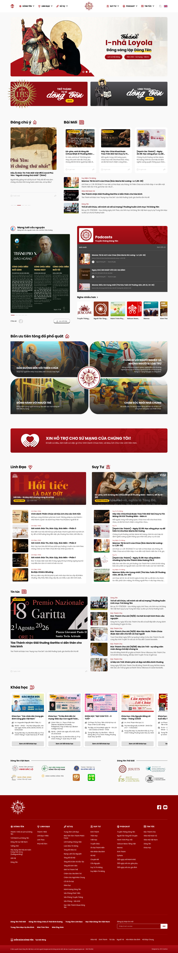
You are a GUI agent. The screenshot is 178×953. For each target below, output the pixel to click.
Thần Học (94, 836)
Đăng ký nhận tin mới (125, 921)
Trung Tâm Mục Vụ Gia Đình (22, 927)
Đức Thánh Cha (150, 832)
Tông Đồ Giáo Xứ (70, 850)
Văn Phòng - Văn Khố (72, 901)
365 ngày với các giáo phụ (127, 863)
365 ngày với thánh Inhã (126, 859)
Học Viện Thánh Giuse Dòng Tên (74, 906)
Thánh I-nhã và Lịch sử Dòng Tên (21, 833)
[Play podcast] (93, 262)
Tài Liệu (112, 939)
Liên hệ (69, 101)
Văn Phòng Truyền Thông (73, 897)
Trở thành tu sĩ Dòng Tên (20, 838)
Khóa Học (147, 848)
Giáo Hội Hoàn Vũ (150, 836)
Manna (120, 848)
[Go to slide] (83, 72)
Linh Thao (40, 840)
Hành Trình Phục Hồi (124, 840)
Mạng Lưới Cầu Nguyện (73, 854)
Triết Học (93, 840)
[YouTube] (165, 807)
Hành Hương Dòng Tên (72, 889)
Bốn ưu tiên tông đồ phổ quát (37, 336)
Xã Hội (92, 855)
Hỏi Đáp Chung (148, 939)
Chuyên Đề (94, 859)
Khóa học (19, 687)
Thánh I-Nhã (42, 832)
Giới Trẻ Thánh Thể (71, 869)
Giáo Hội (93, 939)
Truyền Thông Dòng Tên (126, 832)
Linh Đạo (18, 467)
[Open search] (160, 6)
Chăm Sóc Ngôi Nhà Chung (74, 877)
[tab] (12, 205)
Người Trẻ (120, 939)
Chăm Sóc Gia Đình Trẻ (72, 873)
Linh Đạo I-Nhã (42, 836)
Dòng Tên (14, 862)
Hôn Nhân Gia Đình (97, 852)
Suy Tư (98, 467)
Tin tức (15, 592)
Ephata (120, 855)
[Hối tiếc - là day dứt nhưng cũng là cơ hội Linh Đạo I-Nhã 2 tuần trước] (48, 491)
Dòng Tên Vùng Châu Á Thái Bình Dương (46, 922)
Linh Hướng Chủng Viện (73, 842)
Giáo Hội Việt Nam (151, 840)
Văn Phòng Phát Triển (72, 893)
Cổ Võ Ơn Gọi (69, 881)
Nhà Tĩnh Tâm (43, 927)
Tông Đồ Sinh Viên (70, 866)
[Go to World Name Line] (129, 769)
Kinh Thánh (94, 832)
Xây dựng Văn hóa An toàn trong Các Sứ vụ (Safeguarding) (21, 852)
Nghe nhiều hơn (86, 297)
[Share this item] (55, 196)
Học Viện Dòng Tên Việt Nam (97, 922)
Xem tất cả (161, 247)
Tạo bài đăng (40, 940)
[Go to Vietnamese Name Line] (22, 768)
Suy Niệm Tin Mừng (97, 871)
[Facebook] (159, 807)
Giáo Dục (67, 885)
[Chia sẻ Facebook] (21, 321)
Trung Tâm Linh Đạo (71, 832)
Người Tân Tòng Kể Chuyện (127, 836)
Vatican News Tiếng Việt (126, 844)
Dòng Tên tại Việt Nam (19, 842)
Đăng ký (149, 98)
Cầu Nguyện (95, 863)
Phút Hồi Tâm (42, 844)
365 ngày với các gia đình (127, 867)
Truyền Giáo (95, 844)
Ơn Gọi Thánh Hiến (97, 848)
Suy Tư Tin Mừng (96, 867)
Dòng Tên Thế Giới (18, 922)
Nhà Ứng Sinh (58, 927)
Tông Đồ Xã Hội (69, 858)
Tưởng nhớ (15, 846)
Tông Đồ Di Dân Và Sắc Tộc (74, 862)
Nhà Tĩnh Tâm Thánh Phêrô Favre (74, 837)
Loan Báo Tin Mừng (71, 846)
